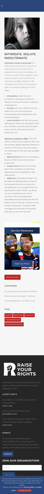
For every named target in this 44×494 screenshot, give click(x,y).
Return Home (12, 277)
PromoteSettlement (12, 320)
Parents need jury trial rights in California (19, 296)
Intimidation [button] (12, 96)
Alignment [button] (11, 178)
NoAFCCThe (18, 315)
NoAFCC (8, 315)
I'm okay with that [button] (24, 490)
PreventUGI (29, 315)
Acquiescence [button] (13, 166)
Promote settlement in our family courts (19, 301)
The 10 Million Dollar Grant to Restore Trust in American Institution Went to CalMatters (19, 420)
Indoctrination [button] (13, 120)
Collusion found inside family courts (16, 411)
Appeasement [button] (13, 157)
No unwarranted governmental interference (21, 291)
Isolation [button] (11, 108)
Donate (7, 454)
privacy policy (29, 487)
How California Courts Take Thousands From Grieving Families (19, 401)
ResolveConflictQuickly (14, 324)
